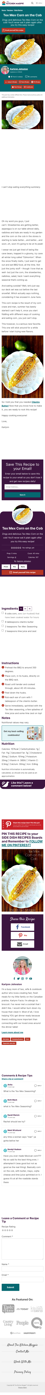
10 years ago (11, 1117)
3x (30, 608)
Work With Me (22, 1362)
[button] (12, 547)
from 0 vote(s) (17, 77)
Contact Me (22, 1351)
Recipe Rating (8, 1226)
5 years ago (11, 1102)
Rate (23, 567)
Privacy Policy (22, 1372)
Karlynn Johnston (19, 69)
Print (6, 567)
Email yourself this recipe (14, 30)
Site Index (6, 1039)
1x (21, 608)
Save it (22, 495)
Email (5, 1275)
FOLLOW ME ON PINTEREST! (22, 843)
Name (5, 1264)
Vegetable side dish (9, 1043)
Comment (7, 1236)
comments (32, 77)
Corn (27, 1039)
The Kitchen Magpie (13, 3)
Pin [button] (14, 567)
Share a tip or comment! (12, 1079)
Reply (40, 1085)
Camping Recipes (17, 1039)
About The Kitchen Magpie (22, 1345)
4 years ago (11, 1087)
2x (25, 608)
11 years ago (11, 1151)
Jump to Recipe (12, 82)
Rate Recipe (18, 87)
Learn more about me (12, 1032)
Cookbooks (29, 87)
